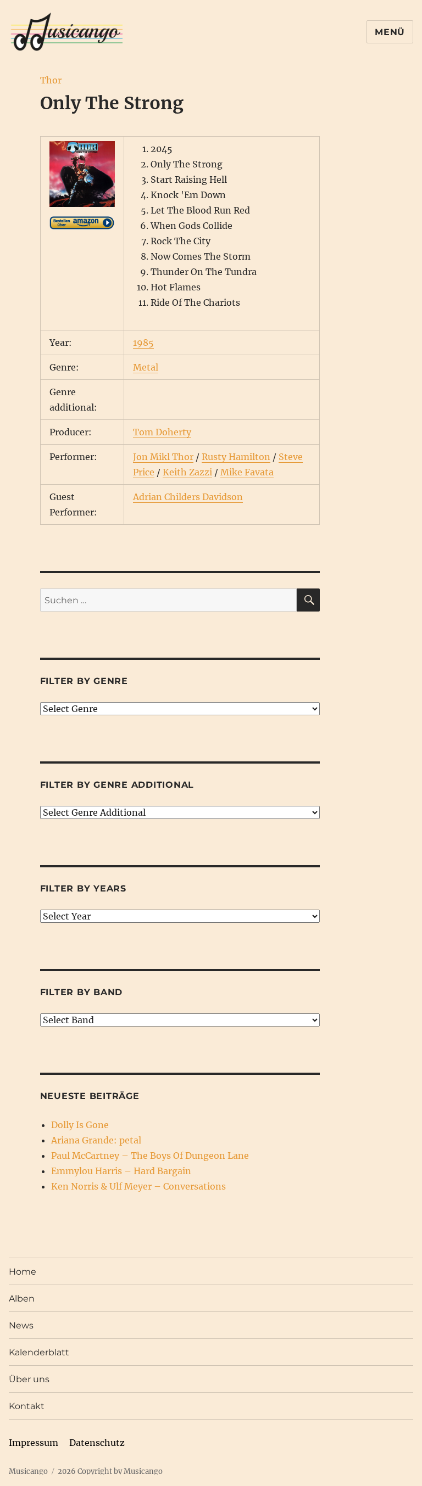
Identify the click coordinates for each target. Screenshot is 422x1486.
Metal (145, 367)
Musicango (28, 1471)
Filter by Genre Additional (117, 785)
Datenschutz (97, 1442)
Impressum (33, 1442)
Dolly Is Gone (80, 1124)
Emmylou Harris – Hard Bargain (121, 1170)
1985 (143, 342)
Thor (51, 80)
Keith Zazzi (187, 472)
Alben (22, 1298)
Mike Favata (247, 472)
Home (22, 1271)
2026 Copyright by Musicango (110, 1471)
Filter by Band (81, 992)
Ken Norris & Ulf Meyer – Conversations (138, 1186)
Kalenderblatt (39, 1352)
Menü (390, 32)
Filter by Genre (84, 681)
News (21, 1325)
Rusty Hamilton (236, 456)
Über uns (29, 1379)
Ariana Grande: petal (96, 1140)
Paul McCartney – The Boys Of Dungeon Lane (150, 1155)
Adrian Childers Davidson (188, 496)
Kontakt (27, 1406)
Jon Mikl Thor (163, 456)
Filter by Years (83, 888)
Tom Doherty (162, 432)
